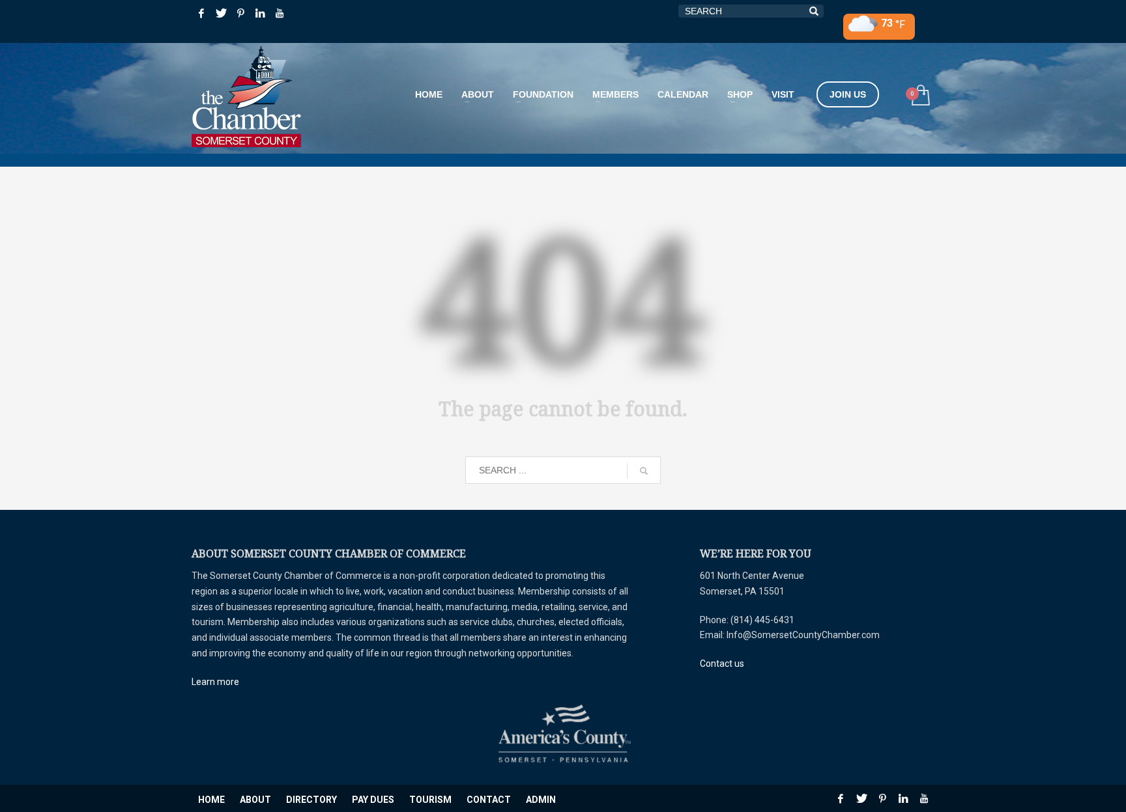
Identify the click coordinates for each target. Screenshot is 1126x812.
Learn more (215, 682)
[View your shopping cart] (919, 96)
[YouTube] (279, 13)
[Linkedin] (260, 13)
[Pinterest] (240, 13)
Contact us (722, 663)
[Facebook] (201, 13)
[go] (644, 470)
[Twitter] (221, 13)
